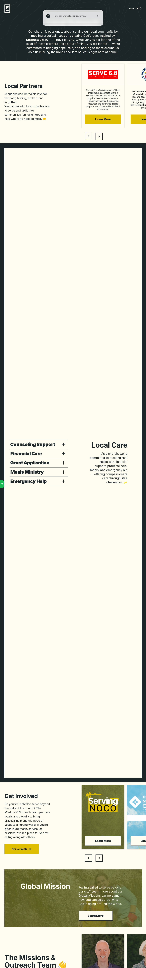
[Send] (98, 16)
